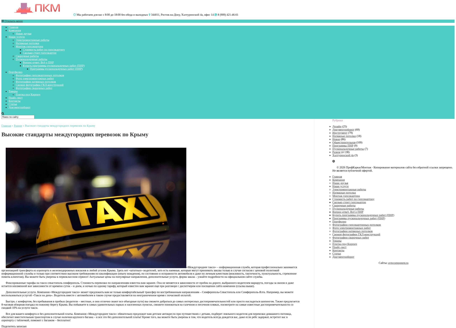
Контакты (14, 100)
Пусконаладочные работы (31, 59)
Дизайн (336, 126)
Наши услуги (17, 36)
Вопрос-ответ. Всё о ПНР (38, 62)
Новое (336, 139)
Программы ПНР (342, 145)
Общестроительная (344, 142)
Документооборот (19, 107)
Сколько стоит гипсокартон (39, 52)
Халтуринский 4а (343, 155)
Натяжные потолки (27, 43)
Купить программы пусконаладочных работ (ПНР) (54, 65)
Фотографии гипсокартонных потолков (40, 75)
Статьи (13, 104)
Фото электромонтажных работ (35, 78)
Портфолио (15, 72)
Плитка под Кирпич (28, 94)
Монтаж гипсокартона (29, 46)
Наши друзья (23, 33)
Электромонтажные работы (32, 40)
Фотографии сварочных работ (34, 88)
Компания (15, 30)
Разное (18, 125)
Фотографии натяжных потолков (36, 81)
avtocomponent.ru (398, 262)
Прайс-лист (16, 97)
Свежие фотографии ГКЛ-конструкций (40, 84)
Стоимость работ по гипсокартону (44, 49)
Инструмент (339, 132)
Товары (13, 91)
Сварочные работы (27, 56)
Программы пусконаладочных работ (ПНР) (56, 68)
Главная (13, 27)
